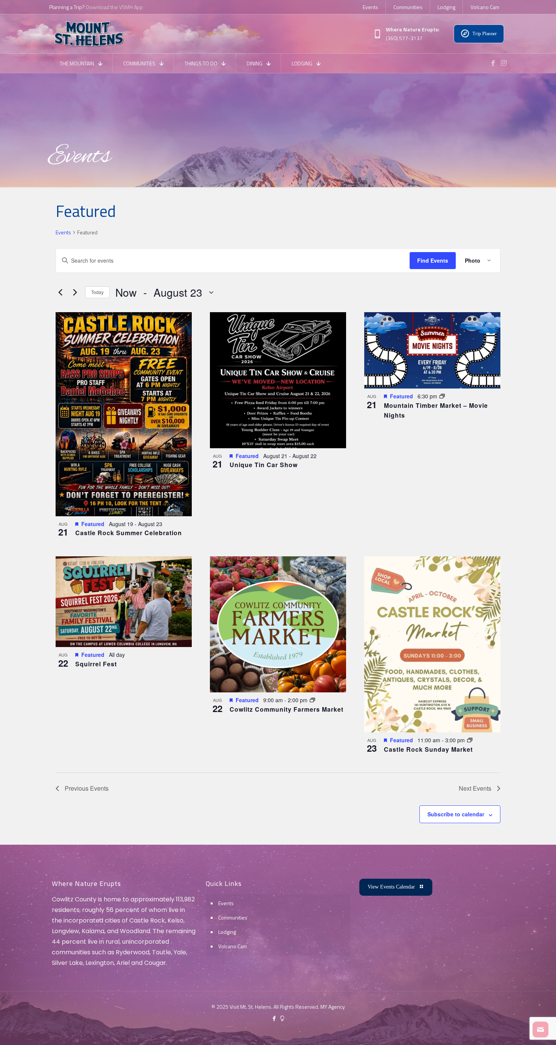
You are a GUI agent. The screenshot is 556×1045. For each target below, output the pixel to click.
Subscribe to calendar (455, 814)
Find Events (432, 260)
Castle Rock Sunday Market (428, 749)
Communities (232, 917)
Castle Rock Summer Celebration (128, 532)
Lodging (227, 932)
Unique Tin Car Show (264, 464)
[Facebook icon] (274, 1018)
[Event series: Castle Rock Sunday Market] (469, 740)
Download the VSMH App (114, 7)
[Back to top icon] (520, 1029)
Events (63, 232)
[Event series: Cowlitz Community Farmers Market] (312, 700)
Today (97, 292)
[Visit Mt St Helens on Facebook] (492, 63)
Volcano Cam (232, 946)
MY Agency (332, 1007)
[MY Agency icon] (282, 1018)
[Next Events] (74, 292)
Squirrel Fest (96, 664)
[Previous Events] (60, 292)
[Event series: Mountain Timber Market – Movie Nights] (442, 396)
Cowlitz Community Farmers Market (286, 709)
